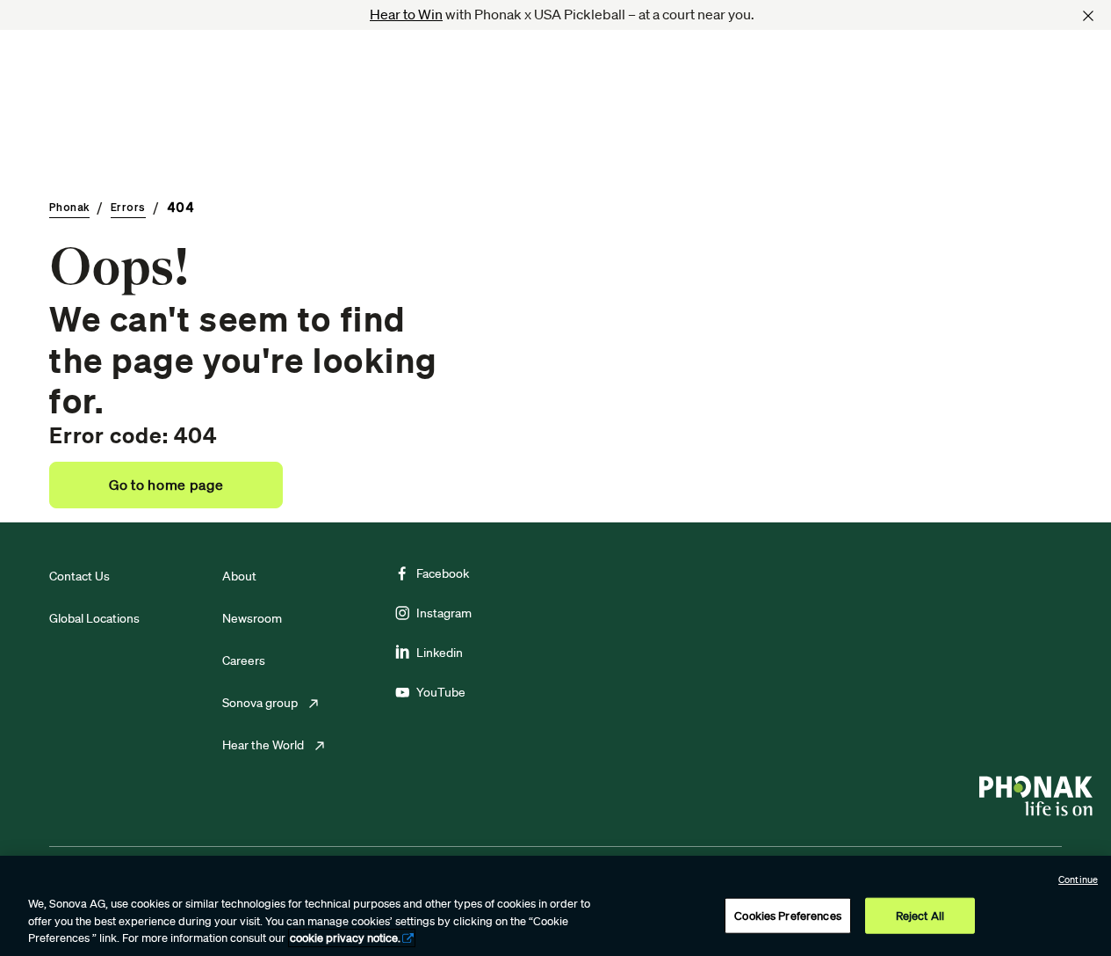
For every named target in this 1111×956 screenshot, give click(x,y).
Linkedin (439, 652)
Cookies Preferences (787, 915)
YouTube (440, 692)
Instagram (444, 613)
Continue (1078, 879)
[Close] (1088, 16)
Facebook (442, 573)
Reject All (920, 915)
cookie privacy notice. (345, 937)
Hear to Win (406, 14)
